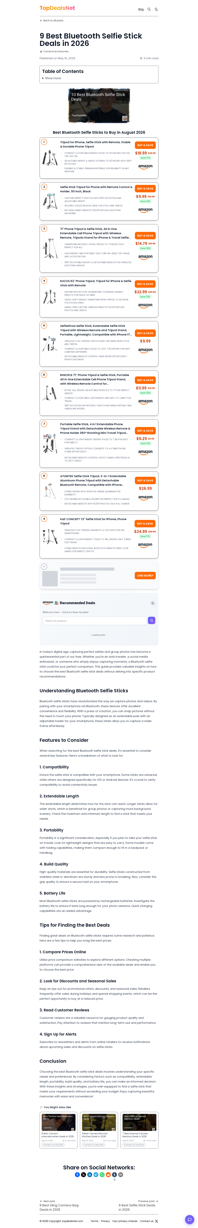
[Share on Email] (120, 1174)
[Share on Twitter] (83, 1174)
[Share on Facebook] (77, 1174)
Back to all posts (53, 20)
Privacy (105, 1221)
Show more (53, 78)
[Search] (149, 9)
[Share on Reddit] (108, 1174)
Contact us (146, 1221)
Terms (94, 1221)
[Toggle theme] (152, 603)
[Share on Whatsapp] (102, 1174)
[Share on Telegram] (95, 1174)
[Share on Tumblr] (114, 1174)
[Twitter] (156, 1221)
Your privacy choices (125, 1221)
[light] (156, 9)
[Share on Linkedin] (89, 1174)
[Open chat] (189, 1219)
